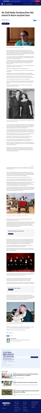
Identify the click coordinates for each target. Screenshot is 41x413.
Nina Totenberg (6, 19)
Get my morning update (34, 357)
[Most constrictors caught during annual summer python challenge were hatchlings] (7, 392)
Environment (14, 389)
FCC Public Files (25, 407)
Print (38, 20)
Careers (24, 405)
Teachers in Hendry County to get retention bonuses (25, 382)
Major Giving (16, 405)
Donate (38, 1)
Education (14, 381)
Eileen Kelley (14, 376)
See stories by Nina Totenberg (16, 341)
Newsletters (33, 407)
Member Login (33, 405)
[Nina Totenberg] (8, 340)
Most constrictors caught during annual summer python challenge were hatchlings (26, 391)
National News (11, 332)
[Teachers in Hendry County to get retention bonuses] (7, 384)
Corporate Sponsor (17, 407)
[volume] (4, 4)
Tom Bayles (14, 393)
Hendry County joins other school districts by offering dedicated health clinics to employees (25, 374)
